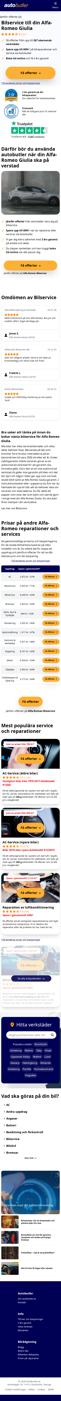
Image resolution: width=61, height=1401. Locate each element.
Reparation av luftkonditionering (28, 907)
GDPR (51, 1389)
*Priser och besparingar (30, 1319)
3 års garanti (24, 1322)
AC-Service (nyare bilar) (21, 842)
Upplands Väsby (20, 1056)
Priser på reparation (28, 1358)
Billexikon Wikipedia (28, 1354)
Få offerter (50, 577)
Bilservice (21, 508)
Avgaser (12, 1118)
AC (8, 1105)
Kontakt (22, 1302)
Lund (47, 1056)
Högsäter (30, 1075)
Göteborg (16, 1050)
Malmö (29, 1050)
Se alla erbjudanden (30, 978)
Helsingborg (30, 1063)
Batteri (11, 1125)
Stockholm (40, 1044)
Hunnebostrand (43, 1069)
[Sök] (52, 1035)
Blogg (21, 1347)
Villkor (31, 1389)
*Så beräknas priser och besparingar (20, 83)
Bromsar (12, 1152)
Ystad (48, 1050)
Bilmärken (23, 1330)
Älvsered (45, 1063)
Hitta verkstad (25, 1326)
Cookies (41, 1389)
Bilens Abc (23, 1350)
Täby (39, 1050)
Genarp (14, 1063)
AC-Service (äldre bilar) (20, 773)
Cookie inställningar (15, 1389)
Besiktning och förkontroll (24, 1132)
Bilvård (11, 1146)
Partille (27, 1069)
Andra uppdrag (16, 1111)
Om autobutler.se (27, 1298)
